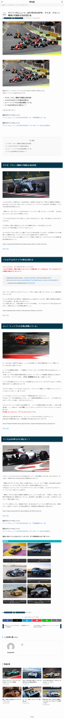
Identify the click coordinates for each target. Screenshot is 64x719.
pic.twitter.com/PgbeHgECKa (50, 280)
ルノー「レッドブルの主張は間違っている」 (20, 148)
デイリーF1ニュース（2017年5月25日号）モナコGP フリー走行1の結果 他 (26, 125)
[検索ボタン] (62, 2)
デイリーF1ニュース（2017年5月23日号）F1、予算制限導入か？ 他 (24, 117)
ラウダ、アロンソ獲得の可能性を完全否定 (19, 143)
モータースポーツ (7, 18)
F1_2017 (29, 612)
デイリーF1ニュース (19, 18)
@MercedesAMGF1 (31, 278)
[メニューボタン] (2, 2)
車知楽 (32, 2)
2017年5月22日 (30, 283)
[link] (22, 645)
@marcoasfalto (21, 280)
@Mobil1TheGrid (30, 280)
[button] (7, 620)
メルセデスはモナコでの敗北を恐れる (18, 146)
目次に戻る (6, 249)
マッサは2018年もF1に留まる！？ (17, 151)
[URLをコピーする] (56, 620)
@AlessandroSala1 (11, 280)
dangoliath (10, 652)
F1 (13, 18)
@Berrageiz (38, 280)
